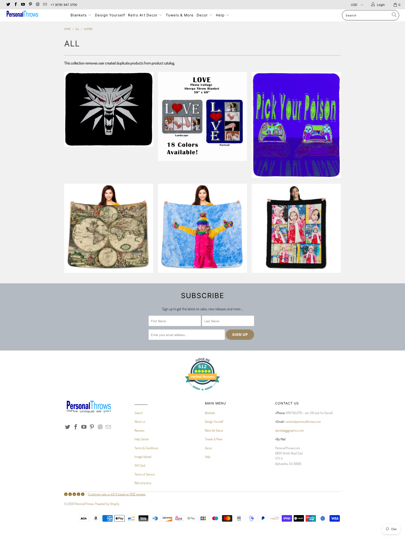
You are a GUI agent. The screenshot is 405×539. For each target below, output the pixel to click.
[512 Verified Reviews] (202, 393)
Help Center (142, 439)
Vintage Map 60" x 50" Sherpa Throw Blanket (108, 228)
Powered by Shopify (107, 504)
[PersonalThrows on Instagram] (37, 5)
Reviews (139, 430)
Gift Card (140, 465)
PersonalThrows (84, 504)
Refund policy (143, 483)
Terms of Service (145, 474)
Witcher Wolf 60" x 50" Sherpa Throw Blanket (108, 109)
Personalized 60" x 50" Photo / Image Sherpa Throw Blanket (202, 228)
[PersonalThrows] (35, 14)
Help (221, 15)
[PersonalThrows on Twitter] (8, 5)
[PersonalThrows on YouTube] (23, 5)
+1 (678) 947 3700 (63, 5)
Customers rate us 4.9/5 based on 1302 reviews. (117, 494)
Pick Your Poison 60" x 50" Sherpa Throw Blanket (296, 125)
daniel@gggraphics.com (289, 430)
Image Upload (143, 457)
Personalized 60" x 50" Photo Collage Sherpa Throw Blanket (296, 228)
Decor (203, 15)
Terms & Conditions (146, 448)
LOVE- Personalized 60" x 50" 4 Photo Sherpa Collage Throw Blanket (202, 116)
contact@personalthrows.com (303, 421)
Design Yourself (110, 15)
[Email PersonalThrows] (45, 5)
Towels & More (180, 15)
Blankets (79, 15)
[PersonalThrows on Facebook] (15, 5)
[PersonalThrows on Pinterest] (30, 5)
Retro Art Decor (143, 15)
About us (140, 421)
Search (139, 413)
